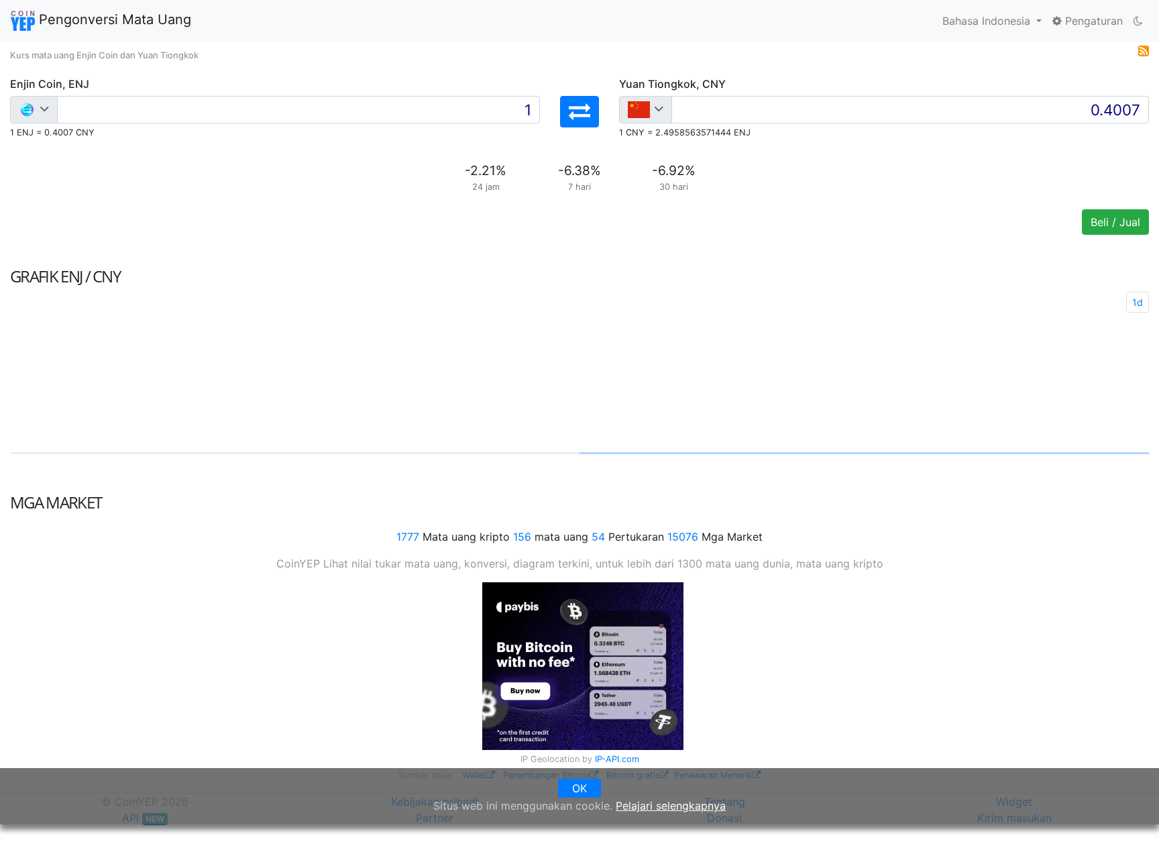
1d (1137, 302)
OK (579, 788)
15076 (682, 536)
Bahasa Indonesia (988, 21)
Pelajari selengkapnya (671, 805)
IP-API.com (617, 759)
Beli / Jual (1115, 222)
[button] (579, 111)
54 (598, 536)
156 (522, 536)
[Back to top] (1130, 829)
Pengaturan (1092, 21)
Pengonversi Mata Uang (113, 19)
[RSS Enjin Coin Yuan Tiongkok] (1143, 49)
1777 (407, 536)
